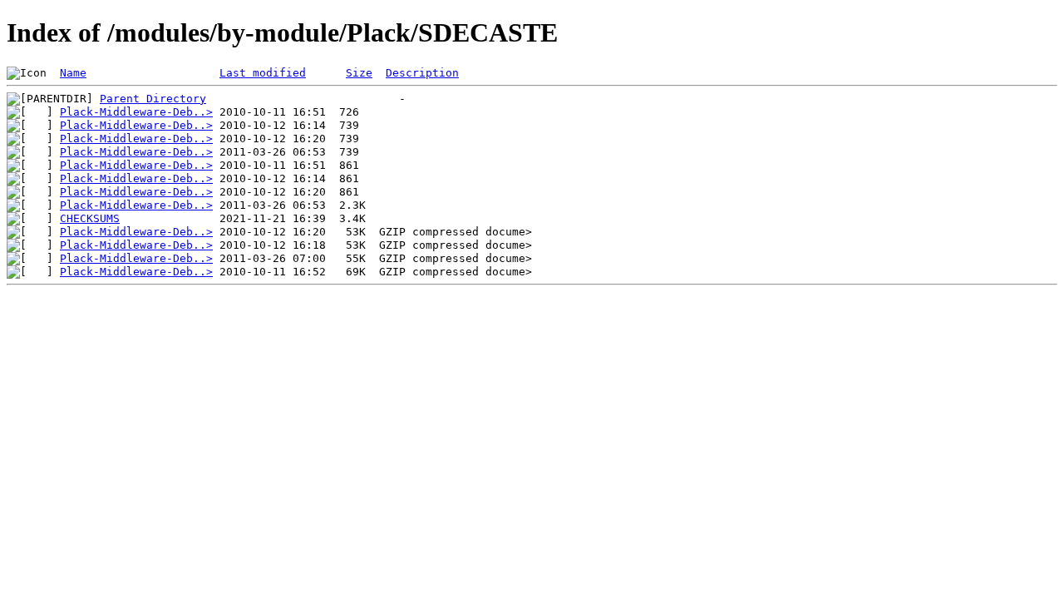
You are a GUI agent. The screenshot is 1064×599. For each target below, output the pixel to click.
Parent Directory (153, 98)
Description (422, 73)
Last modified (262, 73)
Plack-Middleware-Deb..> (136, 112)
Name (73, 73)
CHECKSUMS (90, 218)
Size (359, 73)
